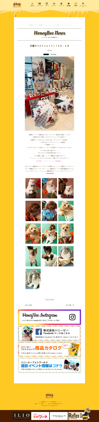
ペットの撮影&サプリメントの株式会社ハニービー (17, 4)
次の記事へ (29, 305)
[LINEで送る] (53, 54)
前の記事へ (69, 305)
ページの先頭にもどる (90, 412)
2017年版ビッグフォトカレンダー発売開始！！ (49, 161)
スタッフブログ (49, 299)
